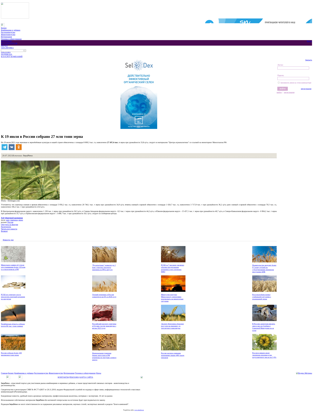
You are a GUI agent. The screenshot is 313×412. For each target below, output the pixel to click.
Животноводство (8, 35)
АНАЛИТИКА (7, 48)
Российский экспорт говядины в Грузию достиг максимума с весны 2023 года (104, 326)
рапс (8, 220)
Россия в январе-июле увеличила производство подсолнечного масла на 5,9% (264, 355)
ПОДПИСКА (6, 54)
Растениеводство (8, 32)
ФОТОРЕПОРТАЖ (9, 43)
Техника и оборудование (11, 39)
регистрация (306, 89)
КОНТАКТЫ (63, 377)
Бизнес (4, 28)
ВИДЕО (4, 46)
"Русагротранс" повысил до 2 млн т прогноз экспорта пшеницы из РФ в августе (104, 267)
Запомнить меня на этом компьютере (295, 83)
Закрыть (308, 60)
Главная (4, 373)
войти (279, 92)
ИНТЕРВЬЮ (6, 41)
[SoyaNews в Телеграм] (8, 376)
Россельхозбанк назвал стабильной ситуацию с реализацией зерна (261, 297)
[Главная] (3, 24)
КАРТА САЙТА (86, 377)
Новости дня (8, 240)
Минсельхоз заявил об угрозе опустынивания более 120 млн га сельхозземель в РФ (13, 267)
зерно (20, 220)
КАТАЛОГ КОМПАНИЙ (11, 57)
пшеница (14, 220)
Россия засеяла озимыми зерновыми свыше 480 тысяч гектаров (172, 355)
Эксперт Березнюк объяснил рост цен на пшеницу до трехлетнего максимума (172, 326)
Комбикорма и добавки (10, 30)
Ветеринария (6, 37)
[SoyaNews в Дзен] (20, 376)
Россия (10, 222)
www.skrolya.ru (139, 410)
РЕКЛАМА (6, 52)
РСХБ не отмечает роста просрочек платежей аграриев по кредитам (13, 297)
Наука (309, 41)
